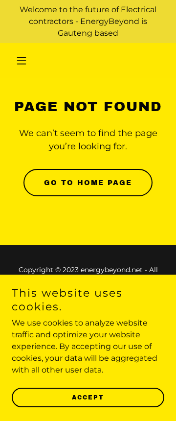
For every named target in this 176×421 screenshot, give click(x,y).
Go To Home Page (88, 183)
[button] (23, 60)
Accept (88, 397)
